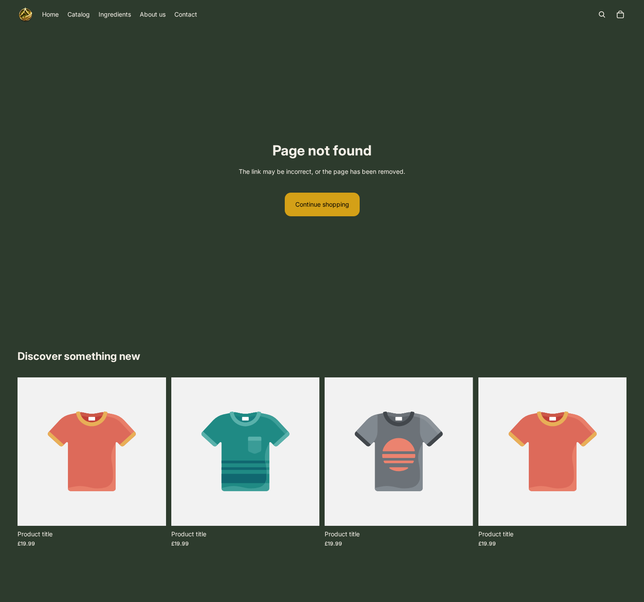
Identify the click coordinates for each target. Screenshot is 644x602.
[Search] (602, 14)
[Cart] (620, 14)
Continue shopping (322, 204)
